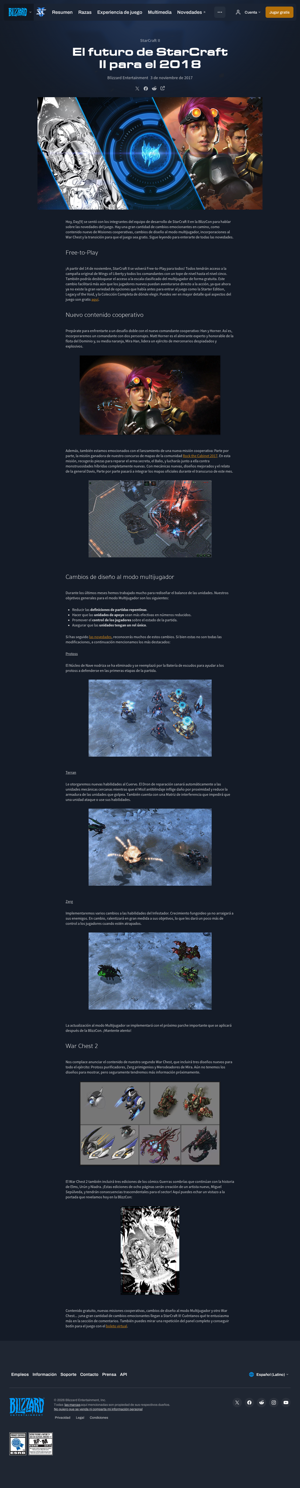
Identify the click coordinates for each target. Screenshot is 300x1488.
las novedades (100, 636)
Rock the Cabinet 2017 (200, 455)
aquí (94, 299)
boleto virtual (116, 1326)
